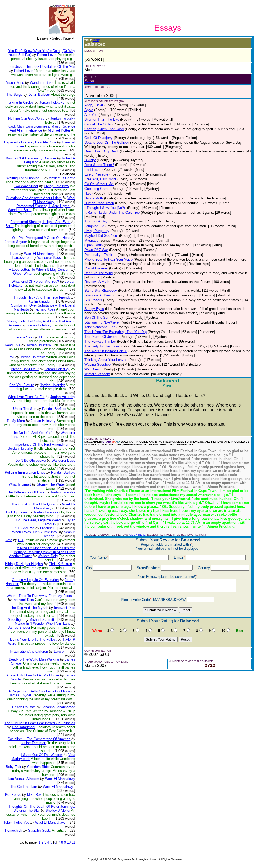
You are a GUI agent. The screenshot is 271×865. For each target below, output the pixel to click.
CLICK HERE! (137, 534)
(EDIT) (96, 40)
